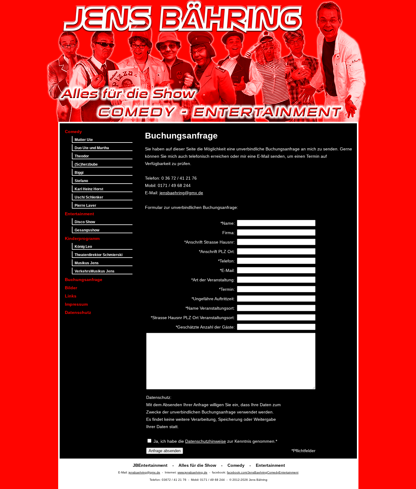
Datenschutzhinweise (205, 441)
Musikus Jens (87, 263)
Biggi (79, 173)
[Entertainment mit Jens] (332, 61)
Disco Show (85, 222)
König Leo (83, 246)
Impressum (76, 304)
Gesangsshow (87, 230)
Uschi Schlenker (89, 197)
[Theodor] (297, 61)
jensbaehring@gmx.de (181, 192)
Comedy (73, 131)
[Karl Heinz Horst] (169, 61)
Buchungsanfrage (83, 279)
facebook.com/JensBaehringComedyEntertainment (262, 472)
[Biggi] (266, 61)
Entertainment (79, 213)
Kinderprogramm (82, 238)
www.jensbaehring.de (192, 472)
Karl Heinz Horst (89, 189)
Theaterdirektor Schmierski (98, 255)
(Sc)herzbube (86, 164)
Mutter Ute (84, 140)
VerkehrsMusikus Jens (95, 271)
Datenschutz (78, 312)
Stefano (81, 181)
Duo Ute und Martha (92, 148)
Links (70, 296)
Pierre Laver (85, 205)
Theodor (82, 156)
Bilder (71, 287)
